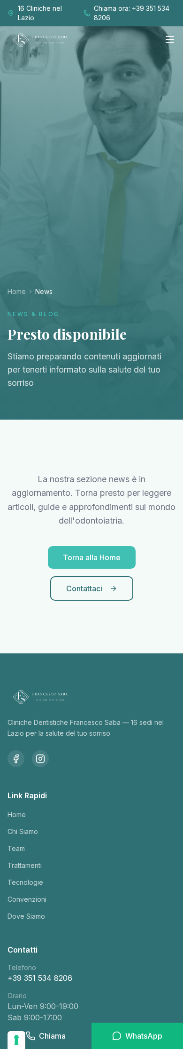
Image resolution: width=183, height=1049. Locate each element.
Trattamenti (25, 865)
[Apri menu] (169, 39)
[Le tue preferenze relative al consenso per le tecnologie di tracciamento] (16, 1040)
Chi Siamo (23, 831)
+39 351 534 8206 (40, 978)
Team (16, 848)
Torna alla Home (92, 557)
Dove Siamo (26, 916)
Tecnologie (25, 882)
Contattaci (84, 588)
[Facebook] (16, 758)
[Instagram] (40, 758)
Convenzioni (27, 899)
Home (17, 291)
